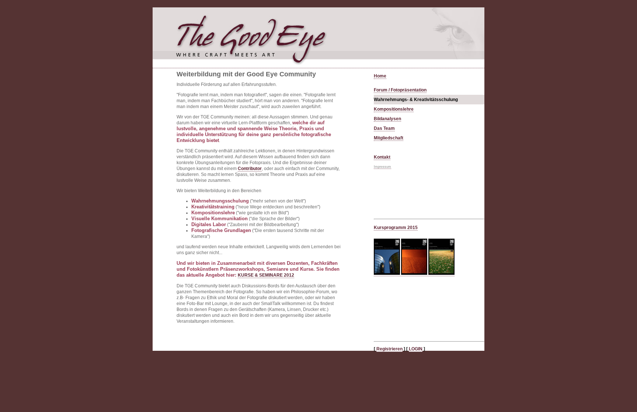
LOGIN (415, 349)
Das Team (384, 128)
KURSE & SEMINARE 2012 (266, 275)
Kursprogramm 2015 (396, 227)
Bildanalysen (387, 118)
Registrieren (389, 349)
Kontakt (382, 157)
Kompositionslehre (394, 109)
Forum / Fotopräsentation (400, 90)
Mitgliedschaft (388, 138)
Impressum (382, 167)
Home (380, 76)
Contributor (250, 168)
